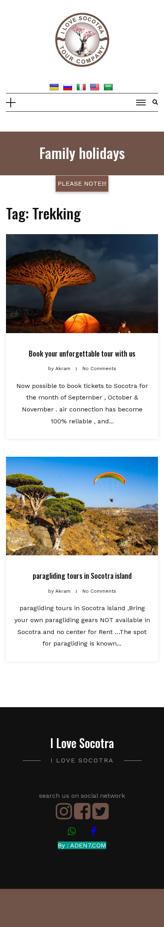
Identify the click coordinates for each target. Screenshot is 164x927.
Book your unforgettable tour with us (82, 353)
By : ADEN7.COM (82, 845)
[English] (96, 87)
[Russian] (68, 87)
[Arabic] (109, 87)
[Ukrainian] (55, 87)
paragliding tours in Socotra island (82, 575)
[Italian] (82, 87)
